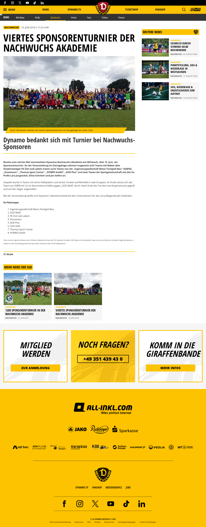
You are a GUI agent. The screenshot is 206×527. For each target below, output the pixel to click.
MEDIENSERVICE (114, 487)
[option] (27, 297)
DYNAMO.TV (74, 9)
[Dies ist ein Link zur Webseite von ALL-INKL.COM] (103, 408)
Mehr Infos (170, 368)
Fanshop (160, 9)
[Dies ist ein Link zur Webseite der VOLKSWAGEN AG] (171, 447)
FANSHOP (97, 487)
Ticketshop (131, 9)
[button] (183, 9)
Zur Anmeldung (35, 368)
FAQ (89, 522)
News (45, 9)
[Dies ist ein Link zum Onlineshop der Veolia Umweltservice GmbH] (157, 447)
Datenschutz (109, 522)
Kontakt (97, 522)
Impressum (79, 522)
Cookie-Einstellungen (148, 522)
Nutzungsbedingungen (127, 522)
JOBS (128, 487)
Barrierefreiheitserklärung (60, 522)
